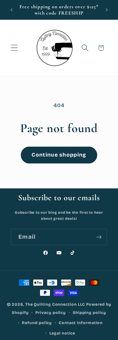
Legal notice (62, 333)
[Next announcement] (107, 10)
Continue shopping (59, 155)
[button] (14, 48)
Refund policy (37, 323)
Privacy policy (50, 312)
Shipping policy (89, 312)
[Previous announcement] (11, 10)
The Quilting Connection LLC (55, 304)
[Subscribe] (99, 237)
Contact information (81, 323)
